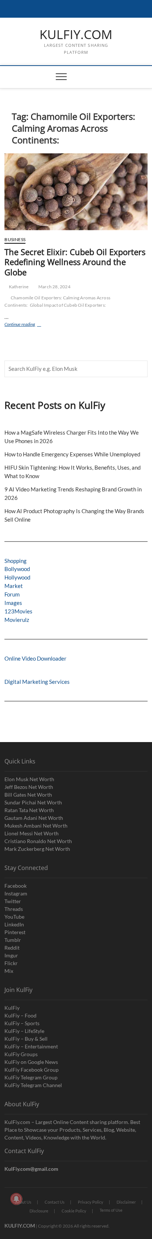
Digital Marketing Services (37, 681)
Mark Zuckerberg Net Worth (37, 849)
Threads (13, 909)
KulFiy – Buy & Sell (26, 1039)
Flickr (11, 963)
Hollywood (17, 577)
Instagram (15, 893)
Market (13, 585)
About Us (23, 1202)
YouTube (14, 916)
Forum (12, 594)
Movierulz (16, 619)
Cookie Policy (74, 1210)
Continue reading (29, 325)
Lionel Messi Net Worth (31, 833)
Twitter (12, 901)
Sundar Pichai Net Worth (33, 802)
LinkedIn (14, 924)
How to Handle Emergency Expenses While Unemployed (72, 454)
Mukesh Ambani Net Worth (36, 825)
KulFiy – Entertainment (31, 1046)
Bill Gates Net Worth (28, 794)
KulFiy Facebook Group (31, 1069)
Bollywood (17, 568)
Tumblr (12, 940)
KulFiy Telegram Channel (33, 1085)
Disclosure (39, 1210)
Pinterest (14, 932)
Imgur (11, 955)
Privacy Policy (90, 1202)
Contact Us (55, 1202)
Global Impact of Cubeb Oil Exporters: (68, 305)
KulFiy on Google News (31, 1062)
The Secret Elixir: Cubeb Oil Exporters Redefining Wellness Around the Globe (74, 262)
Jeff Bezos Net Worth (28, 787)
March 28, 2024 (54, 286)
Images (13, 602)
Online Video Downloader (35, 658)
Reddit (12, 947)
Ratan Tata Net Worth (29, 810)
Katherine (18, 286)
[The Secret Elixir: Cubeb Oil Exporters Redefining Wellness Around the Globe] (75, 191)
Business (14, 239)
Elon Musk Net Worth (29, 779)
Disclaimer (126, 1202)
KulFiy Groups (21, 1054)
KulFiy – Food (20, 1015)
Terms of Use (111, 1210)
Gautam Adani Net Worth (33, 818)
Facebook (15, 886)
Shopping (15, 560)
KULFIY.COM (76, 34)
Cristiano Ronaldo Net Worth (38, 841)
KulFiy (12, 1008)
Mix (8, 971)
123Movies (18, 611)
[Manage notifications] (16, 1199)
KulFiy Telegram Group (31, 1077)
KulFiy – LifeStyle (24, 1031)
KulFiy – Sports (21, 1023)
